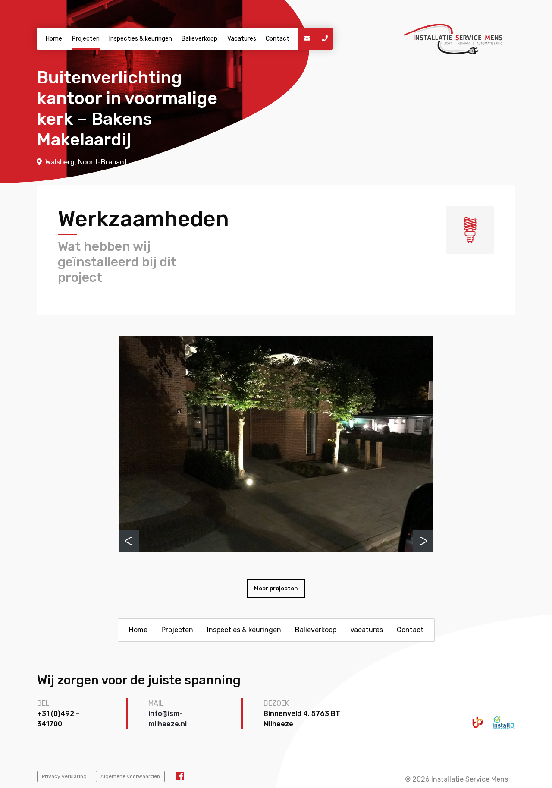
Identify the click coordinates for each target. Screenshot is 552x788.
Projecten (86, 38)
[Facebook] (180, 776)
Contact (277, 38)
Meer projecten (276, 588)
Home (54, 38)
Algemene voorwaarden (130, 776)
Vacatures (241, 38)
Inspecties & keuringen (140, 38)
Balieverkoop (199, 38)
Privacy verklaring (64, 776)
